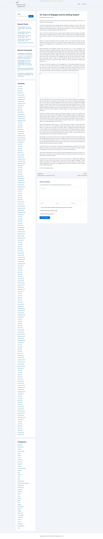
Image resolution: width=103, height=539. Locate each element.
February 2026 (21, 95)
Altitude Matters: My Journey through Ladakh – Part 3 (25, 70)
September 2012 (21, 417)
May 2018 (20, 272)
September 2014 (21, 366)
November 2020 (21, 208)
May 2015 (20, 349)
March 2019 (20, 250)
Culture (19, 457)
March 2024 (20, 129)
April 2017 (20, 300)
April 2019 (20, 248)
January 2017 (21, 306)
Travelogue (20, 523)
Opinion (19, 504)
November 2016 (21, 310)
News (19, 502)
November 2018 (21, 259)
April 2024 (20, 127)
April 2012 (20, 428)
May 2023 (20, 148)
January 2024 (21, 133)
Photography (20, 506)
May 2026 (20, 90)
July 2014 (20, 370)
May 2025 (20, 110)
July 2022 (20, 167)
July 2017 (20, 293)
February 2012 (21, 432)
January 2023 (21, 157)
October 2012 (21, 415)
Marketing (20, 491)
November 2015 (21, 336)
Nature (19, 500)
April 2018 (20, 274)
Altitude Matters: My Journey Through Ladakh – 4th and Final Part (25, 29)
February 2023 (21, 154)
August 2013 (20, 393)
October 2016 (21, 312)
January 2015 (21, 357)
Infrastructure (21, 487)
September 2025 (21, 103)
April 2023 (20, 150)
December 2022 (21, 159)
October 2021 (21, 184)
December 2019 (21, 231)
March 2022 (20, 176)
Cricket (19, 455)
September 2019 (21, 238)
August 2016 (20, 317)
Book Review (20, 447)
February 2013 (21, 406)
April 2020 (20, 223)
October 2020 (21, 210)
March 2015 (20, 353)
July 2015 (20, 344)
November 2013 (21, 387)
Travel (19, 521)
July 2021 (20, 191)
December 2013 (21, 385)
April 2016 (20, 325)
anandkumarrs (21, 53)
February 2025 (21, 114)
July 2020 (20, 216)
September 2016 (21, 315)
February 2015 (21, 355)
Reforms (19, 508)
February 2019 (21, 253)
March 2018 (20, 276)
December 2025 (21, 97)
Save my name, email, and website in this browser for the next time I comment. (56, 207)
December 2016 (21, 308)
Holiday (19, 474)
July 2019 (20, 242)
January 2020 (21, 229)
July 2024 (20, 122)
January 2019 (21, 255)
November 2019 (21, 233)
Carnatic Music (21, 451)
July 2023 (20, 144)
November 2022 (21, 161)
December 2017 (21, 282)
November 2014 (21, 361)
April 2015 (20, 351)
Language (20, 489)
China (19, 453)
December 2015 (21, 334)
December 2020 (21, 206)
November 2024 (21, 118)
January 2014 (21, 383)
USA (19, 528)
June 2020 (20, 218)
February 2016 (21, 329)
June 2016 (20, 321)
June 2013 (20, 398)
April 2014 (20, 376)
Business (20, 449)
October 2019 (21, 236)
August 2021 (20, 189)
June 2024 (20, 125)
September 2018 (21, 263)
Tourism (19, 519)
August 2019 (20, 240)
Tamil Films (20, 517)
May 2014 (20, 374)
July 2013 (20, 396)
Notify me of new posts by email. (47, 213)
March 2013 (20, 404)
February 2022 (21, 178)
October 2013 (21, 389)
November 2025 (21, 99)
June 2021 (20, 193)
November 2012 (21, 413)
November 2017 (21, 285)
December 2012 (21, 411)
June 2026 (20, 88)
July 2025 (20, 107)
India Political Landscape (23, 483)
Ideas (19, 476)
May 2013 (20, 400)
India (19, 479)
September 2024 (21, 120)
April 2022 (20, 174)
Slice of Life (20, 513)
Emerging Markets (22, 468)
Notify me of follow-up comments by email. (49, 210)
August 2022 (20, 165)
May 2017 (20, 297)
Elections (20, 466)
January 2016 (21, 332)
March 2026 (20, 93)
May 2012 (20, 426)
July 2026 (20, 86)
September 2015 (21, 340)
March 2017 (20, 302)
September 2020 (21, 212)
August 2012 (20, 419)
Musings (19, 498)
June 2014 (20, 372)
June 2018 (20, 270)
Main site (84, 4)
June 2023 (20, 146)
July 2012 (20, 421)
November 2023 (21, 137)
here (52, 22)
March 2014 (20, 379)
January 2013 (21, 408)
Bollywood (20, 444)
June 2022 (20, 169)
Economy (20, 461)
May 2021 (20, 195)
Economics (20, 459)
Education (20, 464)
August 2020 (20, 214)
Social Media (20, 515)
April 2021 (20, 197)
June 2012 (20, 423)
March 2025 (20, 112)
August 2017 (20, 291)
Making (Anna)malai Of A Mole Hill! (25, 42)
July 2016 (20, 319)
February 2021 (21, 201)
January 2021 (21, 204)
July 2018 (20, 268)
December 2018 (21, 257)
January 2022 (21, 180)
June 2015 (20, 347)
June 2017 (20, 295)
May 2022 (20, 171)
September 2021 (21, 186)
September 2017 (21, 289)
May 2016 (20, 323)
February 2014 (21, 381)
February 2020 (21, 227)
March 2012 (20, 430)
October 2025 (21, 101)
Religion (19, 511)
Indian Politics (21, 485)
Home (79, 4)
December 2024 (21, 116)
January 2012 (21, 434)
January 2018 (21, 280)
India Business (21, 481)
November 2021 (21, 182)
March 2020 (20, 225)
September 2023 (21, 139)
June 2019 (20, 244)
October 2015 (21, 338)
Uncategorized (21, 525)
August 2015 (20, 342)
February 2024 (21, 131)
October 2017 (21, 287)
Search (19, 14)
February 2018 (21, 278)
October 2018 (21, 261)
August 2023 (20, 142)
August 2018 (20, 265)
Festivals (20, 470)
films (19, 472)
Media (19, 493)
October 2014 (21, 364)
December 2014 (21, 359)
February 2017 (21, 304)
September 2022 (21, 163)
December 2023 (21, 135)
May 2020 (20, 221)
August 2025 (20, 105)
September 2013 (21, 391)
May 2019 (20, 246)
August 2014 (20, 368)
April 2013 (20, 402)
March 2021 (20, 199)
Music (19, 496)
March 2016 (20, 327)
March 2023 (20, 152)
